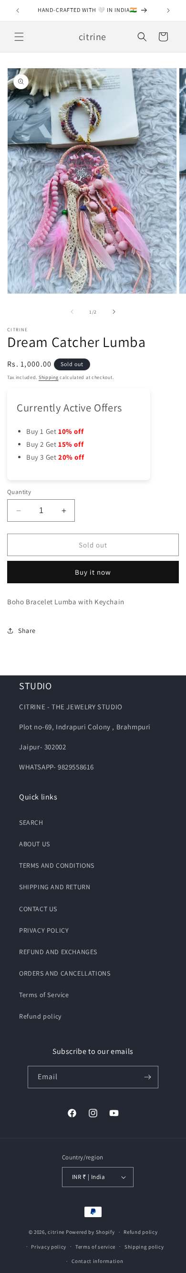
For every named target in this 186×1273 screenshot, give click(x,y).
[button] (19, 36)
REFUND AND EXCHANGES (58, 951)
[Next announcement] (168, 10)
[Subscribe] (147, 1077)
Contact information (97, 1261)
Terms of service (95, 1246)
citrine (56, 1232)
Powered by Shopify (90, 1232)
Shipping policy (144, 1246)
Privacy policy (48, 1246)
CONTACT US (38, 909)
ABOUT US (34, 844)
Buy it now (93, 572)
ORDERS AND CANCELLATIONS (64, 973)
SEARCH (31, 822)
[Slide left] (72, 311)
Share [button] (27, 630)
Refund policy (40, 1016)
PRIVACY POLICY (44, 930)
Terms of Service (44, 994)
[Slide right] (113, 311)
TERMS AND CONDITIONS (56, 865)
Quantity (19, 492)
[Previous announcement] (17, 10)
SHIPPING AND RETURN (54, 887)
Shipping (49, 377)
